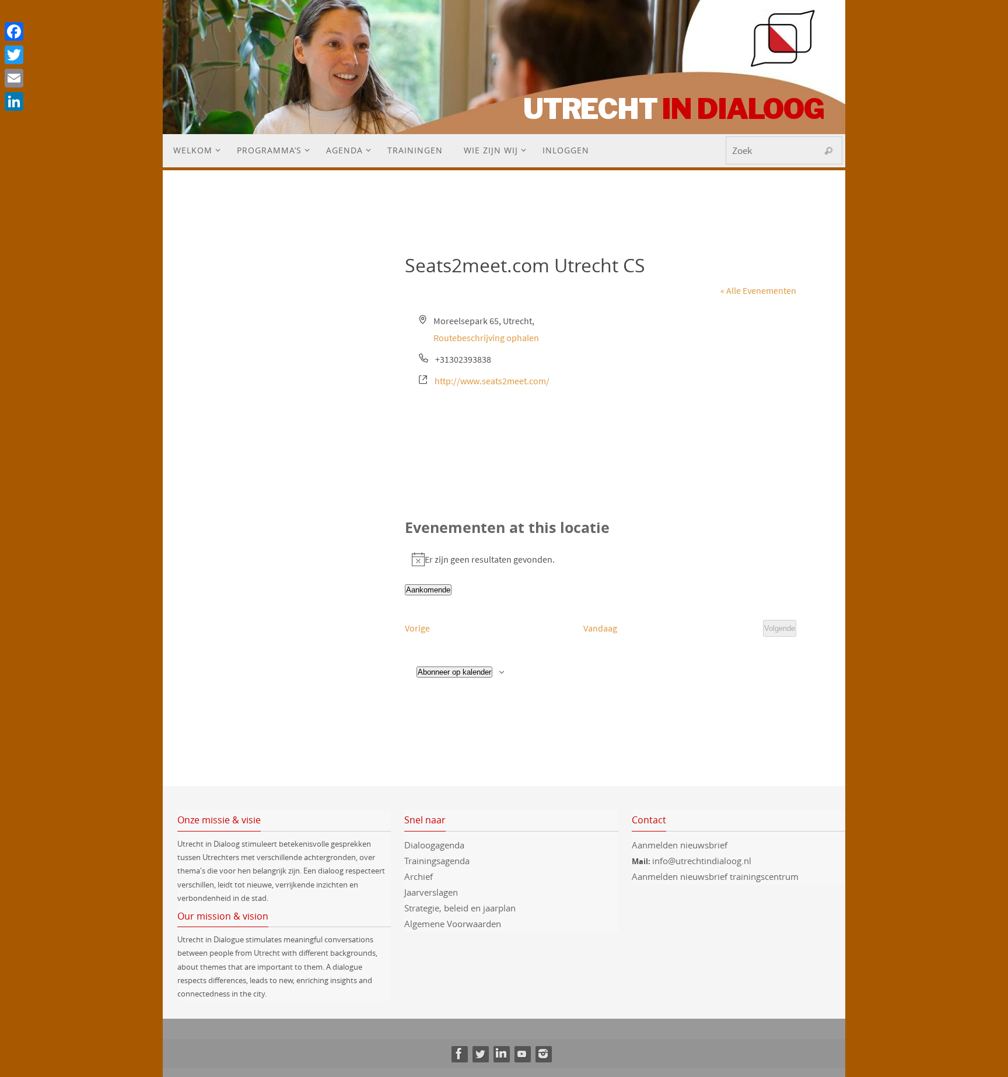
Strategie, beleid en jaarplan (460, 908)
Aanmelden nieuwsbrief (679, 845)
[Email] (14, 78)
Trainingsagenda (437, 860)
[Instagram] (543, 1053)
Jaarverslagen (431, 892)
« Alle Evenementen (758, 290)
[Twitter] (480, 1053)
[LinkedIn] (501, 1053)
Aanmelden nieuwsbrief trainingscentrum (716, 876)
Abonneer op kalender (454, 672)
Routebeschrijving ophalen (486, 337)
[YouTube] (522, 1053)
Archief (418, 876)
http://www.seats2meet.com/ (492, 381)
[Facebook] (459, 1053)
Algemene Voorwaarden (452, 923)
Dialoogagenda (434, 845)
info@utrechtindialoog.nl (701, 860)
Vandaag (600, 628)
